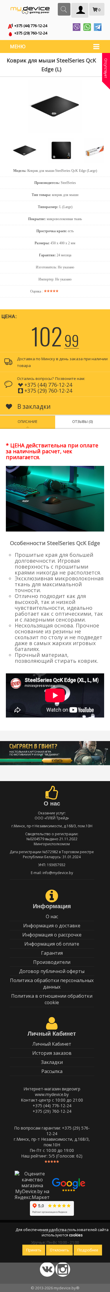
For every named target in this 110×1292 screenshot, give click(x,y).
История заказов (52, 1053)
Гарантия (52, 953)
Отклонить (59, 1250)
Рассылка (51, 1071)
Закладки (52, 1062)
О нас (52, 916)
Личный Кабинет (51, 1044)
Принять (33, 1250)
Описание (27, 421)
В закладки (33, 406)
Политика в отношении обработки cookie (51, 999)
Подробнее (87, 1250)
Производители (51, 962)
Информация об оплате (51, 944)
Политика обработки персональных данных (52, 983)
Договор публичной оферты (51, 971)
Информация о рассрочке (52, 934)
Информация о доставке (51, 925)
